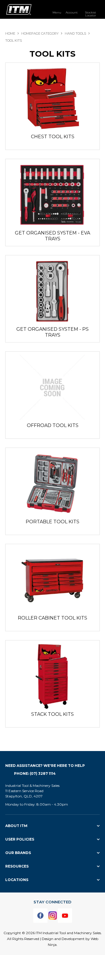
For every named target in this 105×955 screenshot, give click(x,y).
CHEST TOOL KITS (52, 136)
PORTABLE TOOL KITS (52, 521)
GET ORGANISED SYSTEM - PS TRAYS (52, 332)
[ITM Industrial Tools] (19, 9)
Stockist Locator (90, 14)
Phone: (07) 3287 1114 (35, 773)
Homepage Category (40, 33)
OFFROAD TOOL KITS (52, 425)
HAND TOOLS (75, 33)
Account (72, 12)
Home (10, 33)
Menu (56, 12)
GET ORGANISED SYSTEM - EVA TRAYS (52, 236)
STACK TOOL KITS (52, 714)
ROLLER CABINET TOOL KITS (52, 618)
